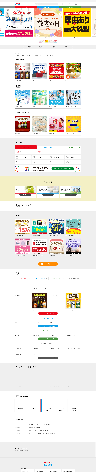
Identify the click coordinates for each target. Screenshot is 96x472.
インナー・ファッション (73, 278)
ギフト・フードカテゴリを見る (48, 328)
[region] (48, 72)
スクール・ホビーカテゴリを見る (48, 368)
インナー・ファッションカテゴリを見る (48, 387)
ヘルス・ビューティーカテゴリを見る (48, 355)
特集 (66, 47)
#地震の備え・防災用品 (20, 55)
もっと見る (25, 194)
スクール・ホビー (70, 7)
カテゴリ (30, 47)
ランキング (41, 47)
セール (54, 47)
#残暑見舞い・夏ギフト (39, 55)
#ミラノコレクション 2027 (50, 55)
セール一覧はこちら (47, 264)
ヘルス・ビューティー (48, 7)
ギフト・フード (26, 7)
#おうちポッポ (29, 55)
